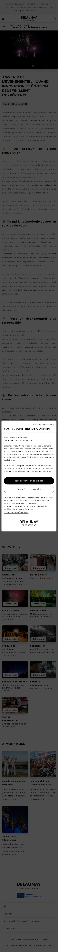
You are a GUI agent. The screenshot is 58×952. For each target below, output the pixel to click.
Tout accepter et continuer (29, 481)
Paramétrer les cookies (29, 489)
